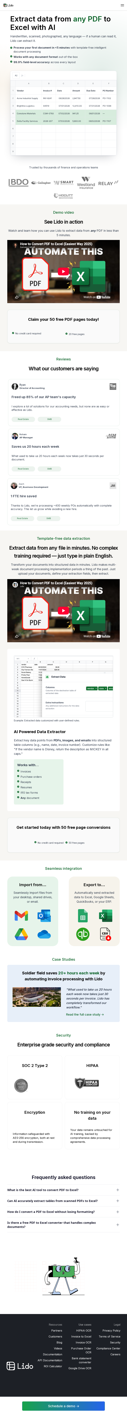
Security (115, 1342)
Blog (59, 1342)
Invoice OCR (83, 1342)
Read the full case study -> (85, 1014)
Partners (56, 1330)
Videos (58, 1348)
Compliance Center (108, 1348)
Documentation (52, 1354)
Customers (55, 1336)
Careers (115, 1354)
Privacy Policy (111, 1330)
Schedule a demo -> (63, 1406)
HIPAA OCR (83, 1330)
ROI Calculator (53, 1366)
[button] (122, 5)
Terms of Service (109, 1336)
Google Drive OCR (79, 1368)
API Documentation (50, 1360)
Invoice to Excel (81, 1336)
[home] (8, 5)
